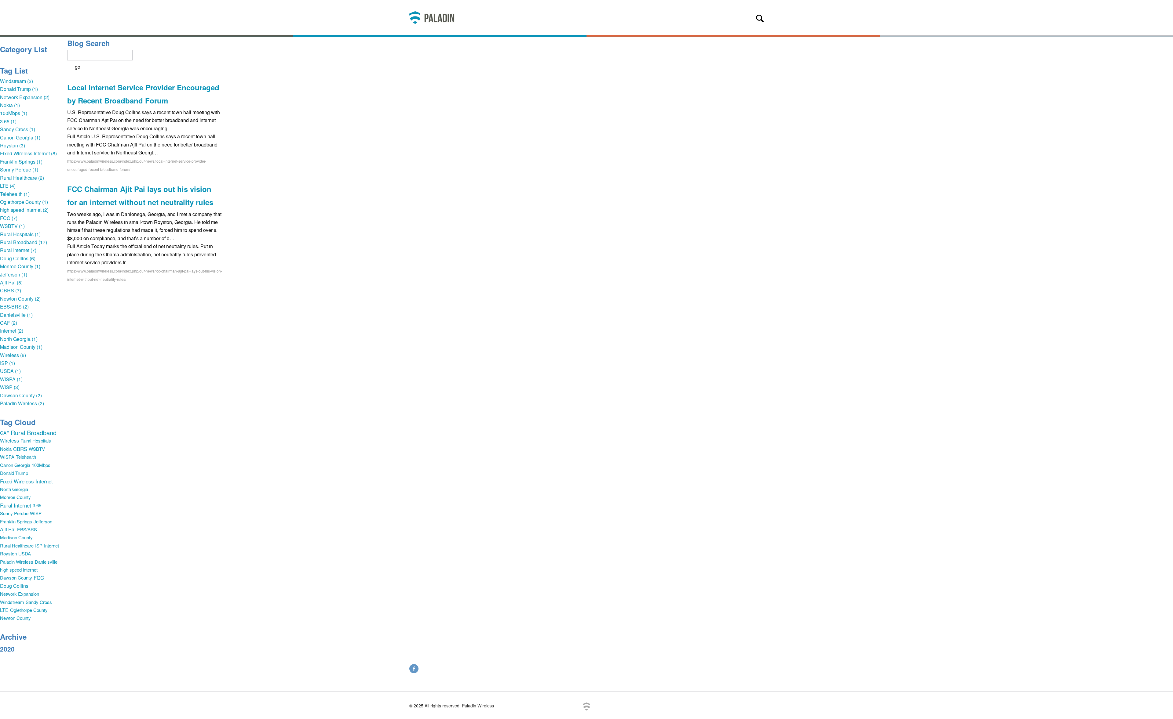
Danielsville (46, 561)
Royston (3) (12, 145)
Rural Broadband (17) (23, 242)
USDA (24, 553)
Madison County (16, 537)
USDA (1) (10, 370)
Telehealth (26, 456)
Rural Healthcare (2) (22, 177)
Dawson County (16, 577)
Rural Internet (15, 505)
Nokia (6, 449)
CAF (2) (8, 322)
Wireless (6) (13, 355)
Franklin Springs (16, 521)
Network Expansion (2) (24, 97)
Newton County (15, 618)
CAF (4, 432)
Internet (51, 545)
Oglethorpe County (29, 610)
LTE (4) (8, 185)
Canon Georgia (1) (20, 137)
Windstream (12, 602)
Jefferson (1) (13, 274)
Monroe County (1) (20, 266)
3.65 (37, 505)
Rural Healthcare (17, 545)
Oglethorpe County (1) (24, 201)
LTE (4, 609)
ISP (38, 545)
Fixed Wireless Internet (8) (28, 153)
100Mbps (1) (13, 113)
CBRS (20, 449)
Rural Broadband (34, 433)
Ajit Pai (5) (11, 282)
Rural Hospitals (35, 440)
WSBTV (37, 449)
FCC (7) (8, 218)
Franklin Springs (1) (21, 161)
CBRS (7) (10, 290)
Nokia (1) (10, 105)
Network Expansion (19, 594)
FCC (39, 577)
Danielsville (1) (16, 314)
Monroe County (15, 497)
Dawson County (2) (21, 395)
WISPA (7, 456)
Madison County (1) (21, 346)
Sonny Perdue (14, 513)
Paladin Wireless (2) (22, 403)
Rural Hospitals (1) (20, 234)
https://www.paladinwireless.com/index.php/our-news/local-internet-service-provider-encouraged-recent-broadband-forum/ (136, 165)
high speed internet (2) (24, 209)
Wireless (9, 440)
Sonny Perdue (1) (19, 169)
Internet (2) (11, 330)
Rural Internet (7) (18, 250)
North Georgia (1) (19, 338)
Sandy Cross (39, 602)
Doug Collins (14, 585)
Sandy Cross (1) (17, 129)
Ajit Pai (8, 529)
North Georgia (14, 489)
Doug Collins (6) (17, 258)
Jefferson (43, 521)
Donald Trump (14, 473)
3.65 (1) (8, 121)
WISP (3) (10, 387)
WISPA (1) (11, 379)
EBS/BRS (27, 529)
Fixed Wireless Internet (26, 481)
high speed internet (19, 569)
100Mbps (41, 465)
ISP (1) (7, 363)
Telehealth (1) (15, 193)
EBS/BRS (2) (14, 306)
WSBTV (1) (12, 225)
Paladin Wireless (16, 561)
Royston (8, 553)
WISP (36, 513)
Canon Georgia (15, 465)
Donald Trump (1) (19, 88)
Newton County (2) (20, 298)
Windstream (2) (16, 81)
